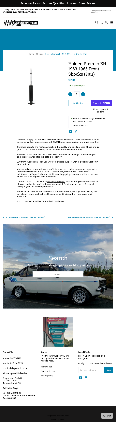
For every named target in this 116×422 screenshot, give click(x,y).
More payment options (100, 110)
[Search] (96, 22)
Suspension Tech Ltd (55, 416)
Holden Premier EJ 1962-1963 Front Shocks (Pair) (25, 217)
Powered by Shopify (58, 419)
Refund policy (47, 375)
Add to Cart (78, 103)
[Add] (83, 94)
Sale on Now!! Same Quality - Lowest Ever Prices (58, 3)
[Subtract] (70, 94)
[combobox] (58, 274)
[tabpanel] (58, 171)
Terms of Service (48, 371)
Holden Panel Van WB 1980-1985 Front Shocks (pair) (89, 217)
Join (109, 370)
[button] (101, 22)
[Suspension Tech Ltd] (20, 22)
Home (31, 54)
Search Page (46, 367)
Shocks (39, 54)
